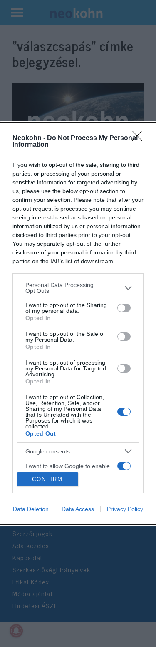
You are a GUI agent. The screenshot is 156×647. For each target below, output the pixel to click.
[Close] (140, 138)
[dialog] (78, 323)
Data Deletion (31, 509)
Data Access (78, 509)
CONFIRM (47, 479)
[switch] (124, 308)
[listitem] (78, 288)
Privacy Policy (125, 509)
